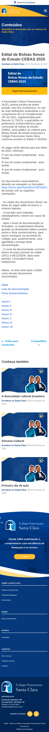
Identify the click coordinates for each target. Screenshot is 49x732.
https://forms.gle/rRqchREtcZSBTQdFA (24, 187)
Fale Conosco (6, 656)
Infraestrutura (6, 600)
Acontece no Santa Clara (13, 64)
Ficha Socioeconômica (15, 293)
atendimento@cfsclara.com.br (12, 707)
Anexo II (6, 305)
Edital (5, 284)
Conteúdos (5, 637)
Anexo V (6, 318)
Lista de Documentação (15, 289)
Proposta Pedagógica (9, 595)
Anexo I (6, 301)
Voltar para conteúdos (10, 343)
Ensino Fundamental (9, 619)
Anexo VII (7, 326)
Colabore (24, 556)
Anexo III (7, 310)
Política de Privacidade (24, 729)
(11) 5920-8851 (13, 704)
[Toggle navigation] (45, 11)
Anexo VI (7, 322)
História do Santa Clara (10, 590)
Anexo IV (7, 314)
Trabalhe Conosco (8, 661)
